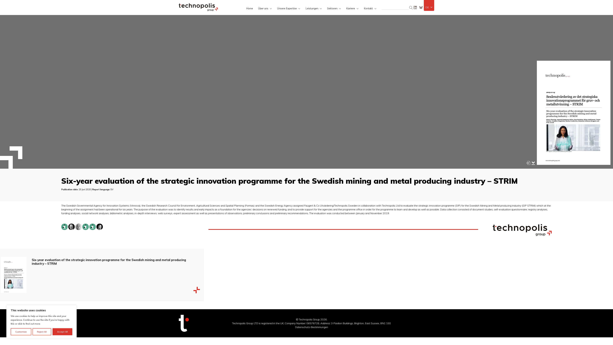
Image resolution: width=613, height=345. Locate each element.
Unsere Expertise (287, 8)
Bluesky (421, 7)
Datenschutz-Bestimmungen (311, 327)
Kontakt (368, 8)
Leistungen (312, 8)
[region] (41, 322)
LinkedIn (415, 7)
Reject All (42, 331)
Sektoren (332, 8)
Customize (21, 331)
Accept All (62, 331)
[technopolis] (198, 10)
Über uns (263, 8)
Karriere (350, 8)
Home (249, 8)
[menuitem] (429, 7)
